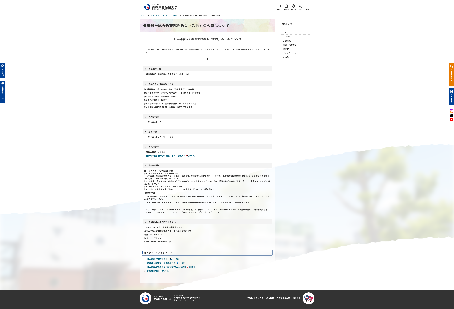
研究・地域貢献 (289, 44)
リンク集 (259, 298)
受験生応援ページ (451, 76)
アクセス (293, 9)
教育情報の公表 (283, 298)
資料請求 (286, 9)
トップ (143, 15)
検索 (300, 9)
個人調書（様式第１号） (163, 258)
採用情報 (296, 298)
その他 (175, 15)
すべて (286, 32)
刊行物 (250, 298)
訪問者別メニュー (2, 93)
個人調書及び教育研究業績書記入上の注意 (171, 266)
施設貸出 (2, 72)
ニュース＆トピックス (159, 15)
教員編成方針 (158, 271)
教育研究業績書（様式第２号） (166, 262)
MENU (307, 9)
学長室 (286, 49)
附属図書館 (451, 98)
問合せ (279, 9)
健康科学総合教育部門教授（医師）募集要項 (171, 155)
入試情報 (287, 40)
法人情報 (270, 298)
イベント (287, 36)
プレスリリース (289, 53)
